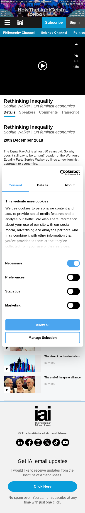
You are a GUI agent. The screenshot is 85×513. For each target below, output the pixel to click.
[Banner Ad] (42, 8)
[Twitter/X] (47, 442)
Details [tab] (42, 185)
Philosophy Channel (19, 32)
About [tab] (70, 185)
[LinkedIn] (20, 442)
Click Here (42, 486)
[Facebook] (29, 442)
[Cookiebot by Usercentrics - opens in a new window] (60, 173)
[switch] (73, 277)
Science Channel (54, 32)
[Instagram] (38, 442)
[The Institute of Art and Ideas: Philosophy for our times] (21, 22)
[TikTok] (56, 442)
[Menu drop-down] (6, 22)
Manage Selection (43, 338)
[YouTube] (65, 442)
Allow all (42, 325)
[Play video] (42, 65)
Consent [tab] (15, 185)
